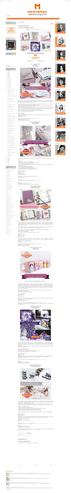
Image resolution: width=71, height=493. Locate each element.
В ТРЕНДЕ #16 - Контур (10, 151)
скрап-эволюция (9, 223)
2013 (7, 160)
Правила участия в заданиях (37, 18)
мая (8, 86)
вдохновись (8, 175)
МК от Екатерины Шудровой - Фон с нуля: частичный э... (11, 105)
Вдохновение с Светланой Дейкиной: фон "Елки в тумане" (11, 131)
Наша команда (23, 18)
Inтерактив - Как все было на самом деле (11, 113)
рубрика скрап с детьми (10, 210)
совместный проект (9, 225)
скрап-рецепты (9, 222)
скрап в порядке (9, 219)
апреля (8, 87)
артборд (8, 172)
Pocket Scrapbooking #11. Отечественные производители (10, 92)
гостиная (8, 177)
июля (8, 84)
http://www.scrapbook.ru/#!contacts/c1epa (35, 429)
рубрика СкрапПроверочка (10, 213)
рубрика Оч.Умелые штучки (10, 207)
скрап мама (8, 220)
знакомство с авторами (10, 188)
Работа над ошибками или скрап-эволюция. (11, 124)
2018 (7, 76)
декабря (8, 78)
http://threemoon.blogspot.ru (26, 418)
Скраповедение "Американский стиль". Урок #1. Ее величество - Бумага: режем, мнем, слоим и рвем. (24, 482)
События (28, 18)
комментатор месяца (9, 190)
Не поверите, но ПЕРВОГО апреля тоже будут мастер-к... (11, 96)
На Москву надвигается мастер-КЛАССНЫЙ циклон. (11, 141)
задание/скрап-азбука (10, 185)
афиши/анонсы (22, 434)
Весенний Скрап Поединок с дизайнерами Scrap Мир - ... (11, 145)
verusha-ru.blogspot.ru (25, 357)
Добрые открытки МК (9, 180)
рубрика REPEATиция (10, 218)
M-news (8, 103)
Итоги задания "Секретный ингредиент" (11, 133)
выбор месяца (8, 176)
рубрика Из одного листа (10, 204)
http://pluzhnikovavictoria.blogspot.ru (27, 241)
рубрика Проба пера (9, 209)
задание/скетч (8, 184)
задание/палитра (9, 183)
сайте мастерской (42, 29)
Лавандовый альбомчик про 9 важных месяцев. (11, 99)
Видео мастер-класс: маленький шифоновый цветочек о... (10, 107)
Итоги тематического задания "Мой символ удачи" (11, 140)
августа (8, 83)
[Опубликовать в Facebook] (29, 433)
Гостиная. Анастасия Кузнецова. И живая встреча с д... (11, 110)
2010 (7, 162)
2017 (7, 77)
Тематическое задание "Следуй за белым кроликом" (11, 152)
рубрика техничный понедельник (11, 215)
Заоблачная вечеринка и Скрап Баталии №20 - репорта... (11, 129)
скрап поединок (9, 221)
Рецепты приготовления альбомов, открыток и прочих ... (10, 122)
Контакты (17, 18)
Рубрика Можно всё (9, 206)
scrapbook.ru (37, 118)
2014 (7, 159)
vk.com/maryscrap (25, 116)
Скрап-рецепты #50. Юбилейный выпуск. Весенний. (10, 149)
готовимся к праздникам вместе (11, 178)
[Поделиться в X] (28, 433)
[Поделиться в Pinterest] (30, 433)
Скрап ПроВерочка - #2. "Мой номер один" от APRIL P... (11, 136)
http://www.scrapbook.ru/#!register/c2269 (41, 302)
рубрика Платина (9, 208)
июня (8, 85)
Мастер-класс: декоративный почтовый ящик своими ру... (11, 118)
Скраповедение (56, 18)
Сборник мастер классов (47, 18)
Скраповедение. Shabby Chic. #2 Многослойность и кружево (18, 477)
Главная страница (11, 18)
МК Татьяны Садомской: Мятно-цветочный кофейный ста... (11, 102)
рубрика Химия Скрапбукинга (11, 216)
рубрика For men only (9, 217)
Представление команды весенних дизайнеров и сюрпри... (10, 127)
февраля (8, 154)
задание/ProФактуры (9, 187)
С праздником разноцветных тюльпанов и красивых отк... (11, 138)
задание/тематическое (10, 186)
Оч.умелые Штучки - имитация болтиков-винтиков (11, 120)
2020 (7, 74)
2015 (7, 158)
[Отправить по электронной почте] (26, 433)
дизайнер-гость (9, 179)
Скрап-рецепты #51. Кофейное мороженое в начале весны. (11, 116)
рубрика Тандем (9, 214)
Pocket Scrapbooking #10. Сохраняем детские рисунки (11, 143)
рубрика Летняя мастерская (10, 205)
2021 (7, 73)
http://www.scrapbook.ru (38, 180)
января (8, 155)
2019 (7, 75)
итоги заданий (8, 189)
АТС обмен (8, 173)
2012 (7, 161)
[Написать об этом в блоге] (27, 433)
